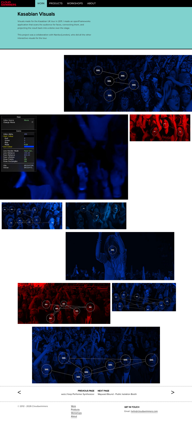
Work (41, 3)
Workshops (75, 3)
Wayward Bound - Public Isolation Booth (136, 392)
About (91, 3)
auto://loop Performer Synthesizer (56, 392)
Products (56, 3)
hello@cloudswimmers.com (144, 411)
